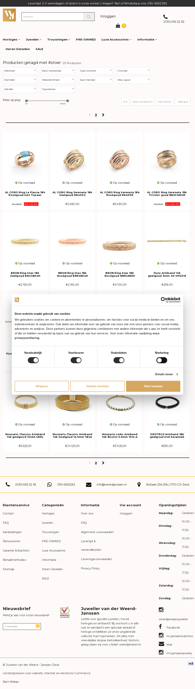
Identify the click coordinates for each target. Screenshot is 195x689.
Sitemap (8, 569)
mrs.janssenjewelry (179, 653)
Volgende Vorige (103, 116)
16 (124, 101)
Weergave (183, 101)
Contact (8, 513)
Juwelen (33, 39)
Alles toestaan (153, 386)
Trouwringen (57, 39)
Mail (169, 644)
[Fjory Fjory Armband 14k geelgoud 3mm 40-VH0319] (167, 238)
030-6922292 (66, 484)
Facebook (173, 627)
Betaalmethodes (14, 560)
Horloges (10, 39)
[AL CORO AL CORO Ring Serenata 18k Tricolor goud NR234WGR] (167, 158)
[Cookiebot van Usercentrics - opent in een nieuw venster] (163, 300)
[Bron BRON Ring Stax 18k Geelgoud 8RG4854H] (25, 238)
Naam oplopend (142, 101)
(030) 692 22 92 (173, 21)
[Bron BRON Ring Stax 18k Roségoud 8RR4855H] (119, 238)
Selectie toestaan (97, 386)
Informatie (146, 39)
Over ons (87, 513)
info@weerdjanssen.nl (111, 484)
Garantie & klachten (16, 550)
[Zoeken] (88, 17)
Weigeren (42, 386)
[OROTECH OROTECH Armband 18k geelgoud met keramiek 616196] (167, 400)
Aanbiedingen (12, 532)
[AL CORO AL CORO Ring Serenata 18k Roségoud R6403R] (119, 158)
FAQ (6, 522)
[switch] (76, 360)
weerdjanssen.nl (129, 644)
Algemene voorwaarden (97, 532)
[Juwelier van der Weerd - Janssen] (9, 15)
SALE (39, 49)
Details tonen (164, 374)
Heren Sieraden (18, 49)
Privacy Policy (90, 568)
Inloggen (108, 16)
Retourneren (11, 541)
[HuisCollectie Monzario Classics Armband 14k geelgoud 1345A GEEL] (25, 400)
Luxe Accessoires (115, 39)
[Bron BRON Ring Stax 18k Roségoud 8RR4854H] (72, 238)
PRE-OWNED (86, 39)
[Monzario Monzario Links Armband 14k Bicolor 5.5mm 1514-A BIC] (119, 400)
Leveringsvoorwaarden (96, 559)
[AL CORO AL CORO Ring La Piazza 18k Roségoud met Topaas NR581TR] (25, 158)
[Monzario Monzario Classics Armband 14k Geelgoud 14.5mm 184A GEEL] (72, 400)
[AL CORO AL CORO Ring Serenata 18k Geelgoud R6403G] (72, 158)
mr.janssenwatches (179, 636)
